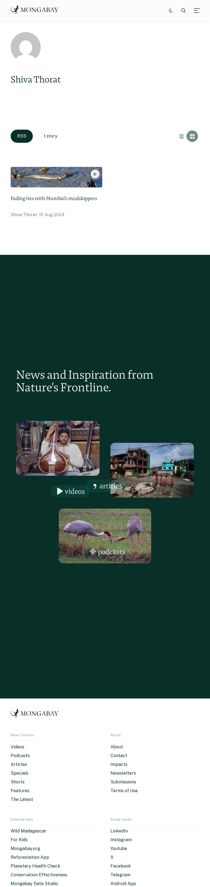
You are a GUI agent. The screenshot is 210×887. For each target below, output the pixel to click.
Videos (75, 491)
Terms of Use (124, 790)
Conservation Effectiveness (39, 874)
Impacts (118, 764)
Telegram (120, 874)
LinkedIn (119, 831)
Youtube (118, 848)
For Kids (19, 839)
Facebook (120, 866)
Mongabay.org (25, 848)
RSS (21, 136)
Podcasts (112, 551)
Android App (123, 883)
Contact (118, 755)
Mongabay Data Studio (34, 883)
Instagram (121, 839)
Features (20, 790)
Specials (19, 773)
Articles (111, 485)
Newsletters (123, 773)
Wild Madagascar (28, 831)
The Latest (22, 799)
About (116, 746)
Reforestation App (30, 857)
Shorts (18, 782)
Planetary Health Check (35, 866)
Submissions (123, 782)
